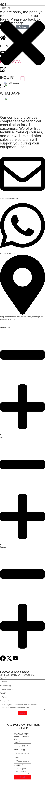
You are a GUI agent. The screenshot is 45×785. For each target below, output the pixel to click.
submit (22, 713)
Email (3, 693)
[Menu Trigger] (41, 9)
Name (3, 678)
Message (4, 701)
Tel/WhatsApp (20, 750)
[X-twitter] (9, 658)
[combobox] (22, 8)
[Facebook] (3, 658)
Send (22, 777)
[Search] (22, 78)
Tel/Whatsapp (6, 686)
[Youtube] (15, 658)
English (15, 83)
